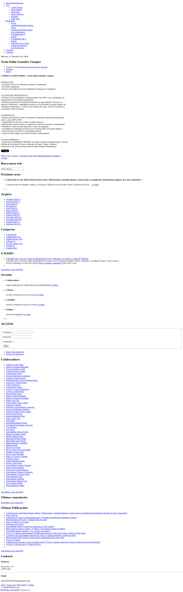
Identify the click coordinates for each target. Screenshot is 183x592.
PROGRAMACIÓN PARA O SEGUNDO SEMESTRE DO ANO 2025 (35, 538)
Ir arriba (4, 158)
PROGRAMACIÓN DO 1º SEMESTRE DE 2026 (26, 520)
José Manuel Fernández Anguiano (19, 425)
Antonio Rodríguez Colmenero (18, 376)
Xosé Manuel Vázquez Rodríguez (19, 472)
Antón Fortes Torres (14, 374)
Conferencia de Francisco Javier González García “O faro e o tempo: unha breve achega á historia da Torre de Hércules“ (53, 542)
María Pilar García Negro (16, 441)
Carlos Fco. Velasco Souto (16, 383)
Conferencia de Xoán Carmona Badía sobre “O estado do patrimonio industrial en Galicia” (41, 518)
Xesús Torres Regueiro (15, 468)
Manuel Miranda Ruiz (14, 436)
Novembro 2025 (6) (14, 220)
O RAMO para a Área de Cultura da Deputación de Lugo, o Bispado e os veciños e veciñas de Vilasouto (47, 259)
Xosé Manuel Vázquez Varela (18, 474)
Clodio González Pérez (15, 392)
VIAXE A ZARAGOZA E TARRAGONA (23, 544)
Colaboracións (21, 31)
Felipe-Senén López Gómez (17, 403)
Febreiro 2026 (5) (13, 213)
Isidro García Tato (13, 418)
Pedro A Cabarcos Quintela (16, 456)
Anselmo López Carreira (15, 371)
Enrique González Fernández (17, 398)
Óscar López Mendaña (15, 454)
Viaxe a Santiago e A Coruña (17, 522)
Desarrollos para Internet (15, 590)
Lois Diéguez (11, 427)
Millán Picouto (12, 445)
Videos (20, 43)
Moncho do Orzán (13, 447)
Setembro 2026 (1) (13, 199)
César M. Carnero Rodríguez (17, 389)
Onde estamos (16, 10)
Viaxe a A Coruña (13, 540)
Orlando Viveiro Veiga (15, 452)
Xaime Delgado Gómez (15, 461)
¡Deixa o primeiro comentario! (50, 263)
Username (7, 332)
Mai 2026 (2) (11, 206)
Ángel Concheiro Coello (15, 369)
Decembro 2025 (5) (13, 217)
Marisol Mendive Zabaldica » (49, 156)
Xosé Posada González (15, 479)
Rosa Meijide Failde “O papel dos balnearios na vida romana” (30, 526)
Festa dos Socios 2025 (15, 524)
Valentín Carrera (12, 459)
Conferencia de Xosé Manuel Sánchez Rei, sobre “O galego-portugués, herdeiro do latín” (41, 535)
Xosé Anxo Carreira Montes (17, 470)
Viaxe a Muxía (12, 515)
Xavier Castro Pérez (14, 463)
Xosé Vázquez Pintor (14, 483)
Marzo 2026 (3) (12, 211)
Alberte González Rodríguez (17, 367)
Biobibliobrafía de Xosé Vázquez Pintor (21, 380)
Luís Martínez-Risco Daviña (17, 432)
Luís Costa (10, 430)
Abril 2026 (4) (11, 208)
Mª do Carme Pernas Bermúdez (18, 450)
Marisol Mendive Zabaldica (17, 443)
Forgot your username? (15, 354)
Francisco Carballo (13, 405)
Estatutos (14, 16)
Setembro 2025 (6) (13, 224)
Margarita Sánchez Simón (16, 439)
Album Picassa (19, 47)
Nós (7, 5)
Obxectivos (15, 12)
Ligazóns (9, 50)
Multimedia (10, 21)
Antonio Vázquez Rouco (16, 378)
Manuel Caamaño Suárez (16, 434)
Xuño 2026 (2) (12, 204)
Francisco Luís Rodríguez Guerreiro (20, 407)
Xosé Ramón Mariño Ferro (16, 481)
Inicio (15, 3)
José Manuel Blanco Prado (16, 423)
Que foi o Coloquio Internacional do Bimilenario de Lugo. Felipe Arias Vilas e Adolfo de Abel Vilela (45, 533)
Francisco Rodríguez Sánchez (17, 409)
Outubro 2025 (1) (13, 222)
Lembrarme (7, 342)
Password (7, 337)
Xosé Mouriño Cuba (14, 477)
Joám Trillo (10, 421)
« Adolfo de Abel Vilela (28, 156)
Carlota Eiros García (14, 387)
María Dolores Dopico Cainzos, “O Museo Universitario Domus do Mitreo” (36, 529)
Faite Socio (15, 19)
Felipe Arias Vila (12, 400)
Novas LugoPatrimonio (22, 25)
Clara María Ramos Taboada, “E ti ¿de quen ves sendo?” (28, 531)
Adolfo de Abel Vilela (14, 365)
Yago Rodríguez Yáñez (15, 486)
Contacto (9, 52)
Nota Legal (11, 585)
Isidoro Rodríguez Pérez (15, 416)
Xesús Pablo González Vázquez (18, 465)
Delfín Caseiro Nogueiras (16, 396)
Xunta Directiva (17, 14)
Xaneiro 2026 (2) (13, 215)
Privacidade (21, 585)
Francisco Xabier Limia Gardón (18, 412)
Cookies (31, 585)
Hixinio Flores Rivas (14, 414)
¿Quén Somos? (17, 7)
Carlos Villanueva (13, 385)
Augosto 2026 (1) (13, 202)
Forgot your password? (15, 352)
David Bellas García (14, 394)
